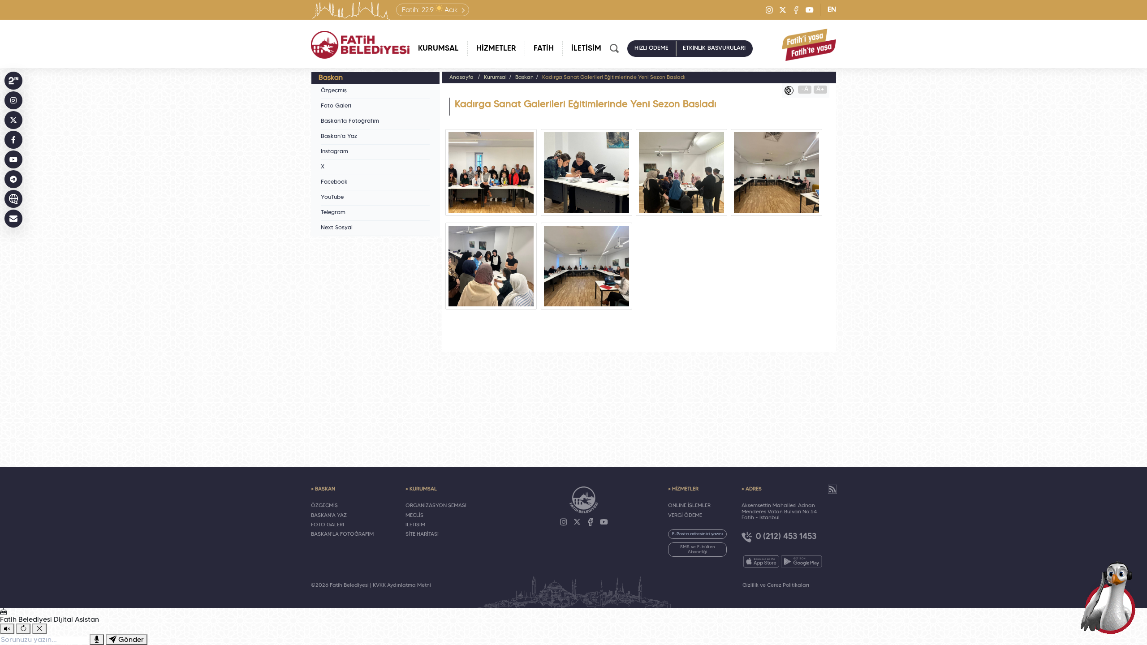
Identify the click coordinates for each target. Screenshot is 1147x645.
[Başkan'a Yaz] (13, 219)
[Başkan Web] (13, 199)
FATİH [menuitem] (544, 48)
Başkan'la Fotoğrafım (350, 121)
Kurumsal (495, 77)
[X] (782, 10)
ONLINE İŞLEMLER (689, 505)
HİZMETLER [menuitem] (496, 48)
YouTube (332, 197)
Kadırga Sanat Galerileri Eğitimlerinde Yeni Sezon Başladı (614, 77)
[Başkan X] (13, 120)
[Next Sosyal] (13, 81)
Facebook (334, 182)
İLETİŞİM (415, 525)
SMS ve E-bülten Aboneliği (697, 549)
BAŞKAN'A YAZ (329, 515)
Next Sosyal (337, 228)
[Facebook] (796, 10)
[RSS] (832, 489)
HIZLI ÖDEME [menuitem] (651, 48)
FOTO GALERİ (327, 525)
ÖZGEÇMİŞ (324, 505)
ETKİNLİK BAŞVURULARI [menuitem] (714, 48)
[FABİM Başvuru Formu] (1110, 596)
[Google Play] (801, 561)
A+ (820, 89)
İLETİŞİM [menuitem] (586, 48)
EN (832, 10)
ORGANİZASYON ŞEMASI (435, 505)
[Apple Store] (761, 561)
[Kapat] (39, 629)
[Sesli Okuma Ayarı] (7, 629)
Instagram (334, 152)
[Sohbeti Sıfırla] (23, 629)
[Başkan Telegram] (13, 179)
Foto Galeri (336, 106)
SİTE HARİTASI (422, 534)
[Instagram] (769, 10)
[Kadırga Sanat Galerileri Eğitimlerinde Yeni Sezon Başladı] (491, 172)
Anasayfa (461, 77)
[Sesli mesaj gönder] (97, 639)
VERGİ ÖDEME (685, 515)
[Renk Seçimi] (791, 90)
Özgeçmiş (334, 91)
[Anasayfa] (360, 45)
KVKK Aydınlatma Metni (402, 585)
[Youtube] (809, 10)
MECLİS (414, 515)
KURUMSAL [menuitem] (438, 48)
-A (805, 89)
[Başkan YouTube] (13, 159)
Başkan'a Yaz (339, 136)
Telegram (333, 212)
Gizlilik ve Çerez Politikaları (775, 585)
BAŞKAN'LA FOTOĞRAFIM (342, 534)
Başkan (524, 77)
